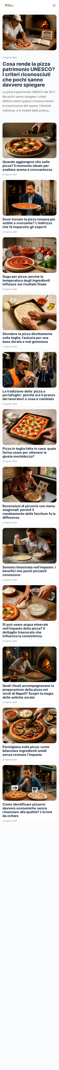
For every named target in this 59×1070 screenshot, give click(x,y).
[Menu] (54, 5)
